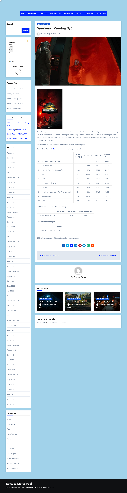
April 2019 (10, 335)
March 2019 (11, 340)
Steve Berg (11, 130)
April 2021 (10, 306)
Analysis (10, 419)
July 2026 (10, 158)
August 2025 (11, 182)
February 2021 (12, 311)
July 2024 (10, 222)
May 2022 (10, 291)
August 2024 (11, 217)
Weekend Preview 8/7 (104, 302)
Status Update (12, 454)
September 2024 (13, 212)
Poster (9, 439)
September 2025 (13, 178)
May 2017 (10, 394)
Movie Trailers (12, 434)
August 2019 (11, 325)
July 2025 (10, 187)
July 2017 (10, 384)
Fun (8, 429)
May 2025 (10, 197)
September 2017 (13, 375)
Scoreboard (43, 13)
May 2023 (10, 261)
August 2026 (11, 153)
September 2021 (13, 301)
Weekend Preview (13, 463)
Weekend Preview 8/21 (15, 89)
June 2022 (11, 286)
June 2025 (11, 192)
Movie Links (68, 13)
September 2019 (13, 320)
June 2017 (11, 389)
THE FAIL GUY (22, 134)
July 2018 (10, 355)
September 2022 (13, 271)
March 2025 (11, 207)
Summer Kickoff (13, 459)
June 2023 (11, 256)
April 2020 (10, 315)
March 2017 (11, 404)
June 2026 (11, 163)
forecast (56, 149)
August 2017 (11, 380)
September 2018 (13, 345)
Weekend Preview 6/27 (49, 256)
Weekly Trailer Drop (14, 94)
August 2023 (11, 247)
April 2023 (10, 266)
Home (23, 13)
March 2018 (11, 370)
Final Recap (11, 424)
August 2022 (11, 276)
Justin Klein (11, 134)
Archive (79, 13)
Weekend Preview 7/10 (106, 256)
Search (10, 24)
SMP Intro (10, 449)
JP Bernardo (11, 123)
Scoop (9, 444)
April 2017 (10, 399)
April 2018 (10, 365)
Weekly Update (12, 468)
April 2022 (10, 296)
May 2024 (10, 232)
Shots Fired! (21, 130)
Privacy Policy (101, 13)
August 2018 (11, 350)
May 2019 (10, 330)
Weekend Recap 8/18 (14, 99)
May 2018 (10, 360)
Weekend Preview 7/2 (55, 28)
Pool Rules (89, 13)
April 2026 (10, 173)
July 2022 (10, 281)
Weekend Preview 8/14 (15, 104)
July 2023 (10, 251)
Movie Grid (32, 13)
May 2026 (10, 168)
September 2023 (13, 242)
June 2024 (11, 227)
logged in (49, 323)
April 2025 (10, 202)
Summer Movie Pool (19, 484)
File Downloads (55, 13)
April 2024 (10, 237)
